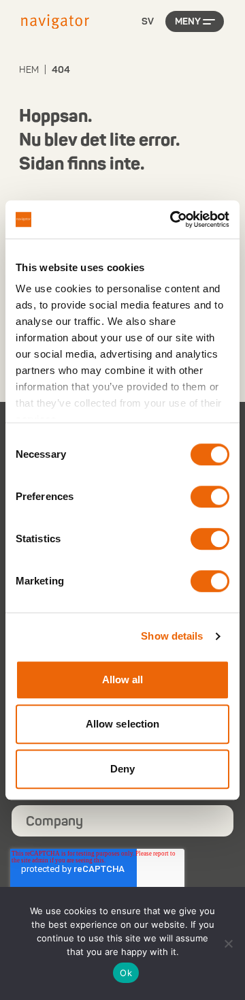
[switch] (210, 496)
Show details (172, 636)
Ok (126, 972)
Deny (122, 769)
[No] (228, 943)
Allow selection (123, 724)
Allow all (123, 679)
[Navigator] (55, 21)
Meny (188, 21)
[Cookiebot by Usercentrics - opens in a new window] (172, 219)
